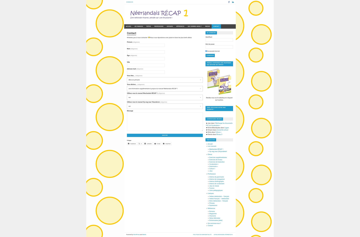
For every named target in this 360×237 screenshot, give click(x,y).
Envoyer (165, 135)
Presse (207, 26)
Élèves (148, 26)
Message (130, 111)
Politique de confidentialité (202, 234)
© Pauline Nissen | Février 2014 (223, 234)
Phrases (212, 203)
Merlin (144, 234)
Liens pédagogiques (216, 190)
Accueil (128, 26)
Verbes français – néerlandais (219, 199)
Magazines (213, 214)
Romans (212, 211)
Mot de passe (210, 44)
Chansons (212, 216)
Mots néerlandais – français (218, 201)
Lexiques (170, 26)
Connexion (129, 2)
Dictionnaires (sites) (215, 220)
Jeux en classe (214, 186)
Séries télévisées (214, 218)
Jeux (210, 171)
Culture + (218, 132)
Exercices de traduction (217, 162)
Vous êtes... (134, 76)
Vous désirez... (135, 84)
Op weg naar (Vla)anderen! (218, 151)
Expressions (213, 205)
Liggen (226, 128)
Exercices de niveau (215, 160)
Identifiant (209, 37)
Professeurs (158, 26)
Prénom (133, 42)
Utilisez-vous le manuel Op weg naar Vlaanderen (147, 102)
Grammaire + (213, 166)
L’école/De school (222, 130)
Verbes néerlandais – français (219, 196)
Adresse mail (135, 69)
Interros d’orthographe (216, 181)
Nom (132, 49)
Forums (211, 188)
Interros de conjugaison (217, 179)
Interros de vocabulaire (216, 184)
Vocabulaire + (213, 164)
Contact (216, 26)
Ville (128, 62)
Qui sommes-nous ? (195, 26)
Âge (132, 55)
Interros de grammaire (216, 177)
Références (180, 26)
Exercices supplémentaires (218, 157)
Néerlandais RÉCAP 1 (216, 149)
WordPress (136, 234)
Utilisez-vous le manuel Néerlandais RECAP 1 (146, 93)
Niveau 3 (219, 134)
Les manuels (139, 26)
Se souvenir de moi (213, 51)
